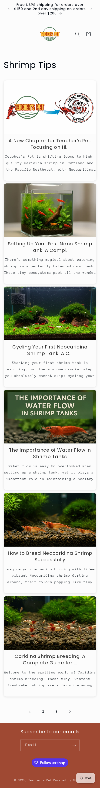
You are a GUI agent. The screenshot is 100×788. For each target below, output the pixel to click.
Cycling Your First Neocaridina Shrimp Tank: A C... (50, 350)
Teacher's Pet (40, 780)
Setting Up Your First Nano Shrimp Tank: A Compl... (50, 247)
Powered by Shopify (69, 780)
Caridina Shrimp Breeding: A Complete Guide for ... (50, 659)
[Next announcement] (91, 9)
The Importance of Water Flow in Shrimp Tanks (50, 453)
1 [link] (30, 712)
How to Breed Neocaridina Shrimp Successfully (50, 556)
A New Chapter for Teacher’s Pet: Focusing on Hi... (50, 143)
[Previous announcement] (9, 9)
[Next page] (69, 711)
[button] (9, 34)
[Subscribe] (74, 745)
